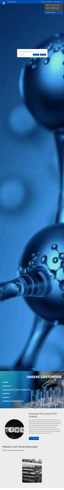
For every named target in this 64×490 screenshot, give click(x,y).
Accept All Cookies (43, 54)
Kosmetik (6, 386)
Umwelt (5, 397)
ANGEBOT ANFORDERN (50, 12)
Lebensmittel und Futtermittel (16, 390)
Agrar (5, 382)
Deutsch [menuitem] (50, 1)
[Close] (46, 50)
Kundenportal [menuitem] (58, 1)
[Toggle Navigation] (7, 2)
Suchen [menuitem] (44, 1)
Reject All (36, 54)
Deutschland (12, 2)
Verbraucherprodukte (13, 401)
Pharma (6, 394)
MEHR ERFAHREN (5, 30)
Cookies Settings (21, 54)
